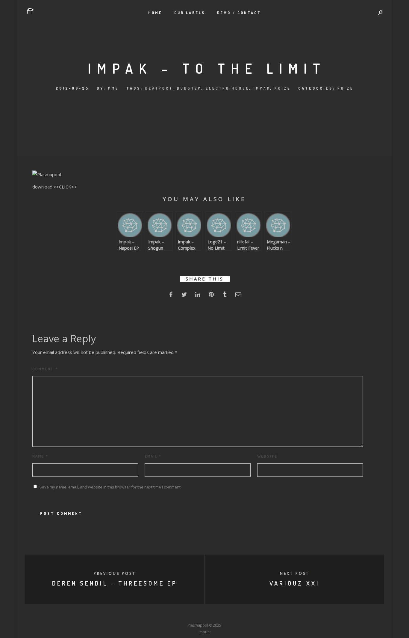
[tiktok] (248, 614)
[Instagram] (193, 614)
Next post (294, 573)
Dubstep (189, 88)
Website (267, 456)
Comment (45, 368)
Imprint (205, 631)
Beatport (159, 88)
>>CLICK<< (65, 187)
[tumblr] (224, 296)
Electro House (227, 88)
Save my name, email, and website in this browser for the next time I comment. (110, 487)
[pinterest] (211, 296)
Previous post (115, 573)
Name (40, 456)
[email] (238, 296)
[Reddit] (215, 614)
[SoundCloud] (226, 614)
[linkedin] (198, 296)
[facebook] (171, 296)
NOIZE (283, 88)
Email (153, 456)
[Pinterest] (237, 614)
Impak (262, 88)
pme (113, 88)
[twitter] (184, 296)
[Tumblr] (182, 614)
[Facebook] (160, 614)
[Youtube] (204, 614)
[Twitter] (171, 614)
